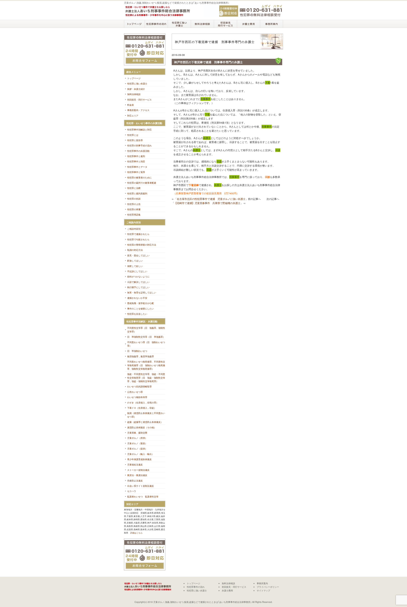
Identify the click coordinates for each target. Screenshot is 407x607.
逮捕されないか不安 (137, 297)
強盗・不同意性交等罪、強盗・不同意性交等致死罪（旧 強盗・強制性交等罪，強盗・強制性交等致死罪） (146, 377)
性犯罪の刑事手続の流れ (139, 145)
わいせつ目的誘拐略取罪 (139, 386)
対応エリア (132, 115)
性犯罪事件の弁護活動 (138, 150)
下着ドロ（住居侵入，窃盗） (141, 407)
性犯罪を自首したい (137, 313)
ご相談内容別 (134, 228)
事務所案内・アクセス (138, 110)
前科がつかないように (138, 276)
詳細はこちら (136, 532)
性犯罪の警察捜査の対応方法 (141, 244)
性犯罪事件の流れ (156, 24)
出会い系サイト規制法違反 (140, 485)
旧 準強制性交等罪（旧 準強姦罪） (146, 336)
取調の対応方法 (135, 249)
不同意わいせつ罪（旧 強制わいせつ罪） (146, 344)
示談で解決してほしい (138, 282)
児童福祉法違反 (135, 464)
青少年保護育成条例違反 (139, 459)
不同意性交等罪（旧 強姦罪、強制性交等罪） (146, 329)
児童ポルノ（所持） (137, 437)
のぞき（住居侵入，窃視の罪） (142, 402)
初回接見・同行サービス (225, 24)
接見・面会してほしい (138, 255)
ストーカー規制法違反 (138, 469)
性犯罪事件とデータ (137, 166)
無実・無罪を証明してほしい (141, 292)
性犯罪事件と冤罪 (136, 172)
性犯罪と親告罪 (135, 140)
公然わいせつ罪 (135, 391)
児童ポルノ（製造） (137, 443)
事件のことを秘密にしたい (140, 308)
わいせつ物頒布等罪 (137, 397)
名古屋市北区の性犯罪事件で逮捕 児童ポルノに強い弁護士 (211, 199)
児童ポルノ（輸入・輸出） (140, 454)
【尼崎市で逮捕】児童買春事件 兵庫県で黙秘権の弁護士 (207, 203)
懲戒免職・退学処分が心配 (140, 303)
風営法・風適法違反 (137, 475)
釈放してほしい (135, 260)
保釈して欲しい (135, 266)
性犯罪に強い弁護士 (179, 24)
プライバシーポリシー (268, 586)
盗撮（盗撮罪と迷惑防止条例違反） (145, 422)
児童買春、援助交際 (137, 432)
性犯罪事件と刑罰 (136, 161)
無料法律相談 (202, 24)
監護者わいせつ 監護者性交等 (142, 496)
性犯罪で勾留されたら (138, 239)
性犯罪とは (132, 134)
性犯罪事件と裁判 (136, 156)
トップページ (134, 24)
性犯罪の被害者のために (139, 177)
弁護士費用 (248, 24)
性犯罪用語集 (134, 214)
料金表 (130, 104)
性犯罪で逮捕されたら (138, 234)
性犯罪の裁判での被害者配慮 (141, 182)
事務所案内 (271, 24)
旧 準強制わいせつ (137, 350)
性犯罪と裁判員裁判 (137, 193)
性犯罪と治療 (134, 188)
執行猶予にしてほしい (138, 287)
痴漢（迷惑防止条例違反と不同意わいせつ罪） (146, 414)
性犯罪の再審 (134, 209)
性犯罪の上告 (134, 204)
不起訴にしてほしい (137, 271)
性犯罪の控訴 (134, 198)
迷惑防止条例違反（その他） (141, 427)
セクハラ (131, 491)
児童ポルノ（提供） (137, 448)
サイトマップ (263, 590)
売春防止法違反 (135, 480)
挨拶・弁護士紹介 (136, 88)
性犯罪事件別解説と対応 (139, 129)
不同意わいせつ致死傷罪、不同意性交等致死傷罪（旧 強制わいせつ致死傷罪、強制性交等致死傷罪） (146, 365)
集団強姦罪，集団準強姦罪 (140, 356)
